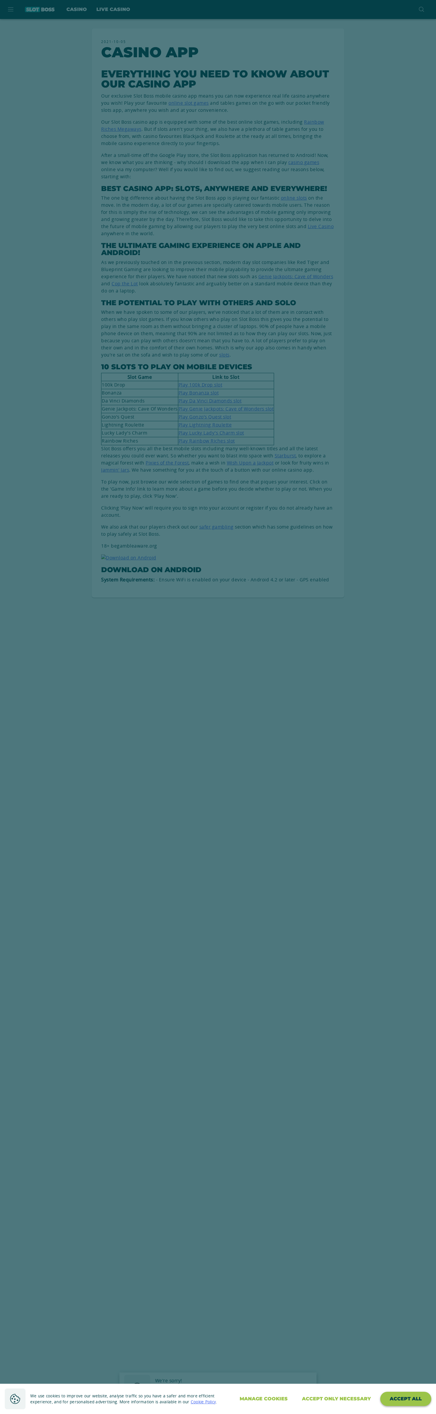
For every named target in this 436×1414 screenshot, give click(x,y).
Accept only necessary (336, 1399)
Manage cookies (264, 1399)
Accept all (406, 1399)
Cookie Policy (203, 1402)
